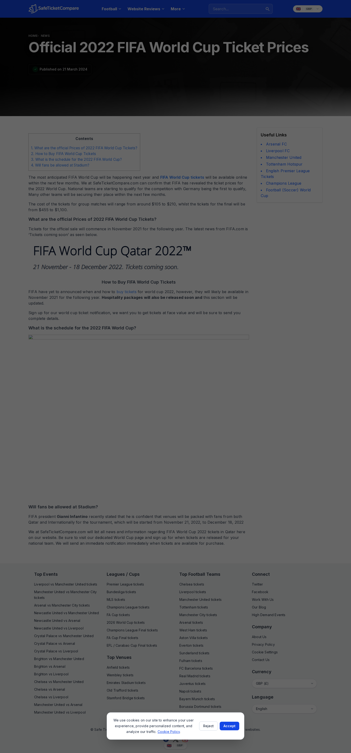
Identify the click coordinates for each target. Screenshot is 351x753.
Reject (208, 726)
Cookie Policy (169, 732)
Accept (229, 726)
